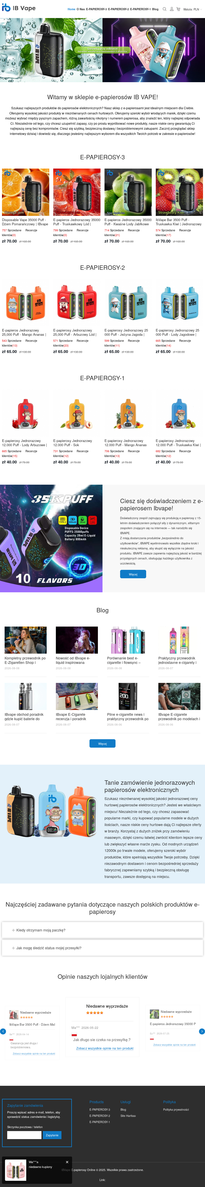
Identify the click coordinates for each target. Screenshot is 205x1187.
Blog (155, 9)
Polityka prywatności (176, 1109)
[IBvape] (18, 9)
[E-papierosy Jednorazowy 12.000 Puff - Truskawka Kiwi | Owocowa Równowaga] (179, 413)
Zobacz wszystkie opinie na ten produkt (104, 1048)
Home (71, 9)
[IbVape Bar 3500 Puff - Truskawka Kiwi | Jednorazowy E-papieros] (179, 192)
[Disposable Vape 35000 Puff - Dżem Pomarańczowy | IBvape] (25, 192)
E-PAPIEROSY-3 (96, 9)
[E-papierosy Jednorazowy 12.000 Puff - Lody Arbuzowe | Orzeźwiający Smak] (25, 413)
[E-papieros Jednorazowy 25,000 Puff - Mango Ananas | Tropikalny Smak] (25, 302)
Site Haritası (128, 1116)
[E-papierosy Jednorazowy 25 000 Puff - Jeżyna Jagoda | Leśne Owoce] (128, 302)
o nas (81, 9)
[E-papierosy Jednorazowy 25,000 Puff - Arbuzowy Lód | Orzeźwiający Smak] (76, 302)
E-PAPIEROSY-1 (140, 9)
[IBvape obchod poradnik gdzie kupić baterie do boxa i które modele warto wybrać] (26, 696)
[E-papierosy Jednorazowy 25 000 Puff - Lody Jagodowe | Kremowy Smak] (179, 302)
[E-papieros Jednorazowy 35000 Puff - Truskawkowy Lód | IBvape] (76, 192)
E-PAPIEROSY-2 (118, 9)
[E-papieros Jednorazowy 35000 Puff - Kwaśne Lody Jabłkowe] (128, 192)
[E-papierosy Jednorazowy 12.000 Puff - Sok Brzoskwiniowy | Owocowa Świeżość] (76, 413)
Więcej (133, 574)
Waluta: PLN (191, 9)
